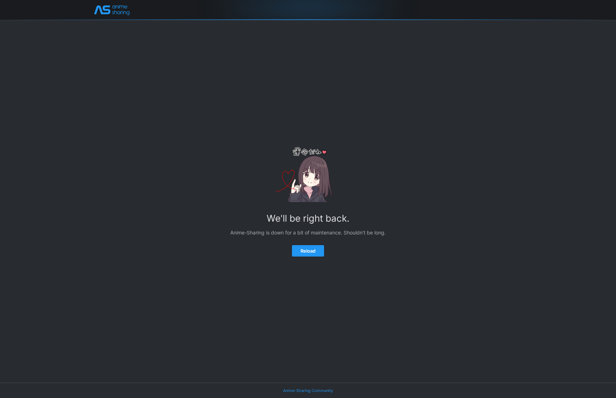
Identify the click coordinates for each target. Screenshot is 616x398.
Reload (308, 251)
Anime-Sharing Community (308, 390)
